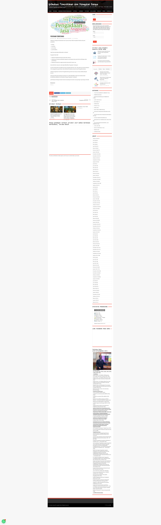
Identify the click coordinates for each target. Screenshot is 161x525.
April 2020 (95, 286)
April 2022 (95, 239)
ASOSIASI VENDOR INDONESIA (99, 117)
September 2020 (96, 276)
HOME (50, 11)
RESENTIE (96, 129)
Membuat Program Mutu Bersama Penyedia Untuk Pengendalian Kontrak (104, 52)
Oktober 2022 (95, 228)
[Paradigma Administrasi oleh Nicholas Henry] (96, 84)
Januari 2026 (95, 152)
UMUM (95, 103)
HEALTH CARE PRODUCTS (98, 127)
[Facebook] (105, 505)
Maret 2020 (95, 288)
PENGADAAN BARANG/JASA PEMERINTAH (64, 38)
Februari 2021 (95, 267)
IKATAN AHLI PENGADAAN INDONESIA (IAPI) (102, 111)
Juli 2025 (94, 163)
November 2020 (96, 272)
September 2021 (96, 253)
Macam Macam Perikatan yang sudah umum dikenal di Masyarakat (105, 78)
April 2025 (95, 169)
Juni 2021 (94, 259)
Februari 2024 (95, 196)
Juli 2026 (94, 140)
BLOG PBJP (96, 101)
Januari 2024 (95, 198)
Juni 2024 (94, 189)
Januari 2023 (95, 222)
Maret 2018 (95, 298)
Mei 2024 (94, 191)
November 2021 (96, 249)
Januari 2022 (95, 245)
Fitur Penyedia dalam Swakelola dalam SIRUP (58, 100)
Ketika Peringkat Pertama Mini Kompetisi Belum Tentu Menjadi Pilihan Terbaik (56, 115)
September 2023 (96, 206)
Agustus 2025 (95, 161)
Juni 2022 (94, 235)
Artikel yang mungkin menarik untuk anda (99, 48)
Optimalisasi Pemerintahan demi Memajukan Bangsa (73, 4)
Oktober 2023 (95, 204)
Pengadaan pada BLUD (83, 100)
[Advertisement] (80, 516)
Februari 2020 (95, 290)
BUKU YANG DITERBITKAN (99, 109)
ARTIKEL (75, 11)
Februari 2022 (95, 243)
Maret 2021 (95, 265)
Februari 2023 (95, 220)
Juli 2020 (94, 280)
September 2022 (96, 230)
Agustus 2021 (95, 255)
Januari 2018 (95, 300)
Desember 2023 (96, 200)
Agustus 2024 (95, 185)
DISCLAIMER (93, 11)
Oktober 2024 (95, 181)
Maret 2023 (95, 218)
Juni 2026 (94, 142)
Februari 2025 (95, 173)
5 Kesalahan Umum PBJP (82, 106)
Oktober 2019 (95, 296)
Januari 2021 (95, 269)
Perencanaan (54, 96)
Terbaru (100, 69)
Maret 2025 (95, 171)
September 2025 (96, 159)
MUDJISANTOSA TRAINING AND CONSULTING (102, 119)
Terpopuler (95, 69)
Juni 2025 (94, 165)
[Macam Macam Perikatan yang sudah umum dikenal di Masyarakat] (96, 79)
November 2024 (96, 179)
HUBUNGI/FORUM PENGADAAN (64, 11)
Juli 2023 (94, 210)
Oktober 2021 (95, 251)
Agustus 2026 (95, 138)
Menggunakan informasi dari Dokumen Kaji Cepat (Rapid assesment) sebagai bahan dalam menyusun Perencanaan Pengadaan (69, 116)
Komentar (107, 69)
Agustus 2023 (95, 208)
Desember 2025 (96, 154)
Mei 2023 (94, 214)
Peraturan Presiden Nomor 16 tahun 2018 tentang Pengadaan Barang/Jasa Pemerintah (104, 57)
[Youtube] (108, 505)
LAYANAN (81, 11)
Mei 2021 (94, 261)
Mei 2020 (94, 284)
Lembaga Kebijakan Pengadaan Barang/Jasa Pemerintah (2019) (100, 425)
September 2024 (96, 183)
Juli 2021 (94, 257)
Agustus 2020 (95, 278)
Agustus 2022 (95, 232)
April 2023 (95, 216)
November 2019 (96, 294)
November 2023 (96, 202)
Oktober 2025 (95, 157)
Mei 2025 (94, 167)
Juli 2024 (94, 187)
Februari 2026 (95, 150)
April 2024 (95, 193)
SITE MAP (87, 11)
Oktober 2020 (95, 274)
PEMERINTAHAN (97, 94)
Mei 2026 (94, 144)
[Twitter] (106, 505)
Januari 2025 (95, 175)
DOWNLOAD (109, 11)
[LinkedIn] (107, 505)
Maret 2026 (95, 148)
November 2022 (96, 226)
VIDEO (104, 11)
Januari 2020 (95, 292)
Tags (104, 69)
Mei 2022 (94, 237)
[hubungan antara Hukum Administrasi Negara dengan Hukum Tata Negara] (96, 73)
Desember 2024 (96, 177)
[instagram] (110, 505)
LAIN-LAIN (96, 125)
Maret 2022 (95, 241)
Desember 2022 (96, 224)
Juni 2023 (94, 212)
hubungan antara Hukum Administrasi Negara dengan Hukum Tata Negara (105, 73)
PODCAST (99, 11)
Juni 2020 (94, 282)
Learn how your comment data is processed (71, 155)
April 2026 (95, 146)
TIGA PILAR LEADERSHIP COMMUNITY (101, 92)
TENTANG (55, 11)
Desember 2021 (96, 247)
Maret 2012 (95, 302)
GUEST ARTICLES (97, 99)
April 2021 (95, 263)
